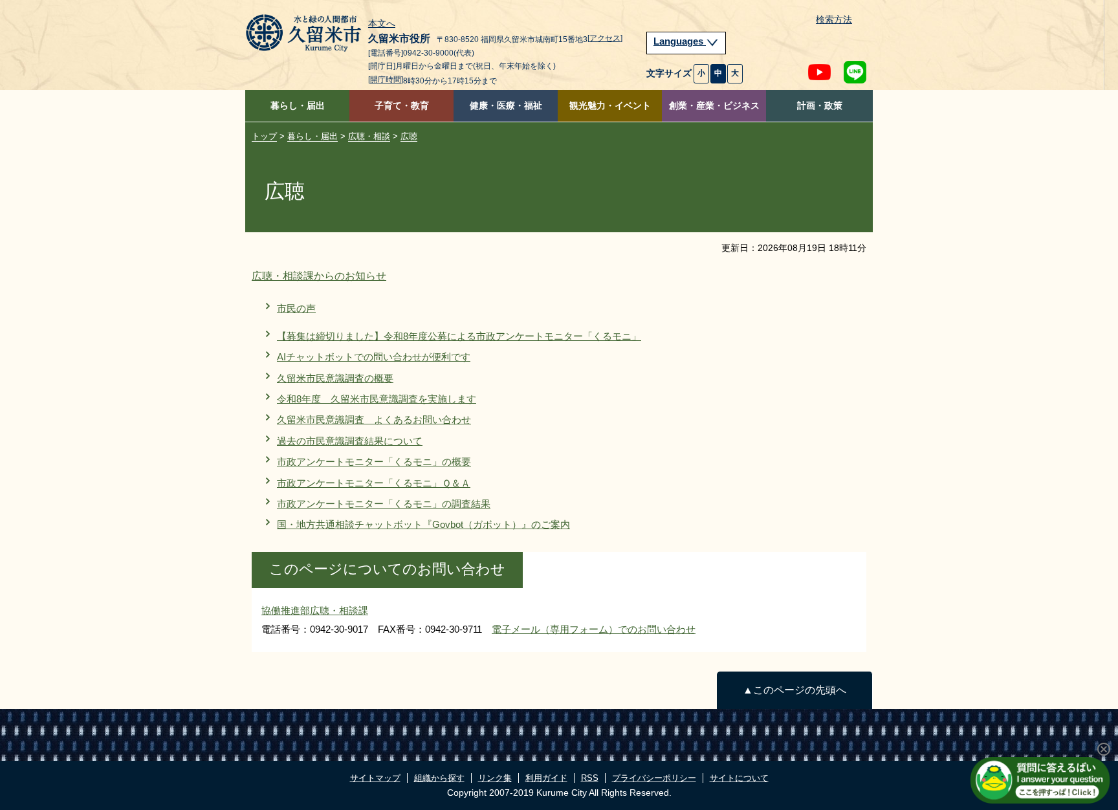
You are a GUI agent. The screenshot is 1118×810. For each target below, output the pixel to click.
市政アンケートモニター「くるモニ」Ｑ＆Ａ (373, 482)
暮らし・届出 (297, 106)
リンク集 (495, 778)
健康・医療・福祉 (506, 106)
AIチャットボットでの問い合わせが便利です (373, 356)
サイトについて (739, 778)
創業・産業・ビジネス (714, 106)
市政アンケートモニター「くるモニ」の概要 (374, 461)
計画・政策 (819, 106)
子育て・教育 (402, 106)
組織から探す (439, 778)
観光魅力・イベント (610, 106)
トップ (264, 136)
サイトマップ (375, 778)
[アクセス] (604, 38)
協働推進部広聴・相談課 (314, 610)
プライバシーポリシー (654, 778)
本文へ (381, 23)
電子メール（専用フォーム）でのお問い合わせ (594, 629)
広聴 (408, 136)
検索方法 (834, 20)
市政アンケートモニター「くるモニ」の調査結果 (383, 503)
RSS (589, 778)
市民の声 (296, 308)
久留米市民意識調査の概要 (335, 378)
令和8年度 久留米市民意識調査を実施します (376, 398)
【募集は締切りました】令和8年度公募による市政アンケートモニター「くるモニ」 (459, 336)
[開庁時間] (385, 79)
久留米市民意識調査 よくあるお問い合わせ (374, 419)
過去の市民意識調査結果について (349, 440)
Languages (679, 41)
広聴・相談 (369, 136)
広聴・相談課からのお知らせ (319, 275)
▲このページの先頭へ (794, 689)
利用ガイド (546, 778)
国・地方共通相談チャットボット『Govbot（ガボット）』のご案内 (423, 524)
